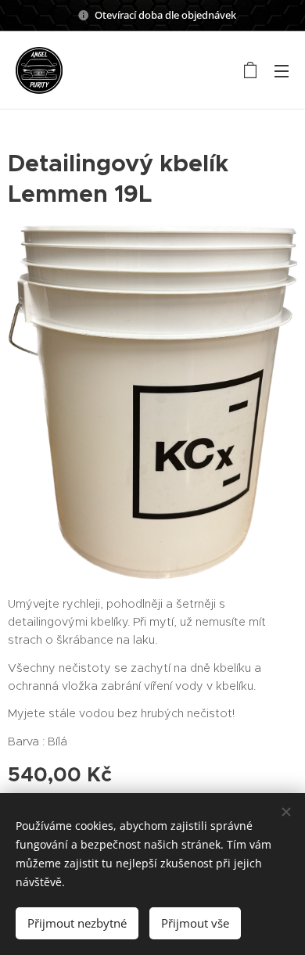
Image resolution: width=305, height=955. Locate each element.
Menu (281, 70)
